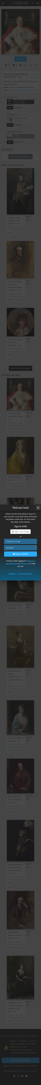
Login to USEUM (21, 554)
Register (12, 573)
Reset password (25, 573)
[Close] (38, 507)
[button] (20, 531)
